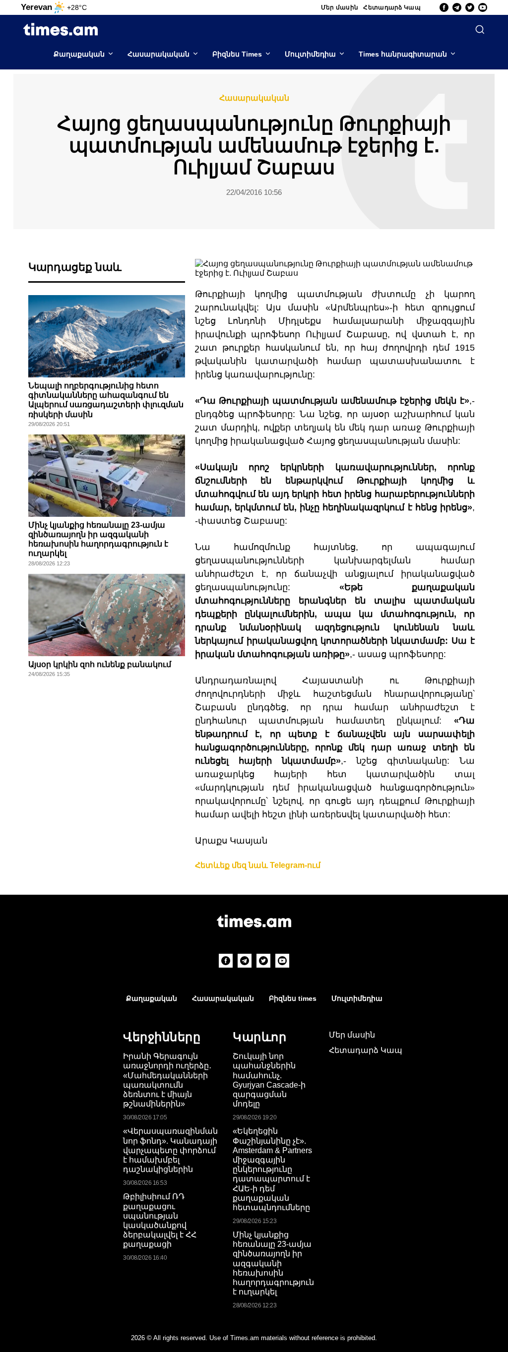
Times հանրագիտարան (403, 54)
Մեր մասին (340, 7)
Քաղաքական (79, 54)
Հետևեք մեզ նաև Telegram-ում (257, 865)
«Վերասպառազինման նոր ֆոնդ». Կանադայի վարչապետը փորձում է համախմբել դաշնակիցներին (170, 1150)
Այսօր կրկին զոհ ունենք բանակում (99, 664)
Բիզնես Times (237, 54)
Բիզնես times (293, 998)
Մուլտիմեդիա (310, 54)
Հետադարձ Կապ (392, 7)
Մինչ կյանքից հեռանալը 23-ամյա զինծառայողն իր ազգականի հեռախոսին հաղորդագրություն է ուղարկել (273, 1263)
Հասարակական (158, 54)
